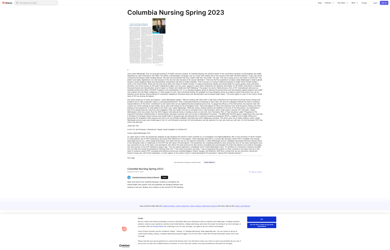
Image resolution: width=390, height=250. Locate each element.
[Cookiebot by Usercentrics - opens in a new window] (124, 246)
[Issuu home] (7, 3)
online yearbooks (182, 206)
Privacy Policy (158, 226)
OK (262, 219)
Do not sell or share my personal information (261, 225)
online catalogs (195, 206)
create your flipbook (242, 206)
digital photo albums (209, 206)
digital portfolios (169, 206)
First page (131, 158)
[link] (319, 3)
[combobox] (38, 3)
